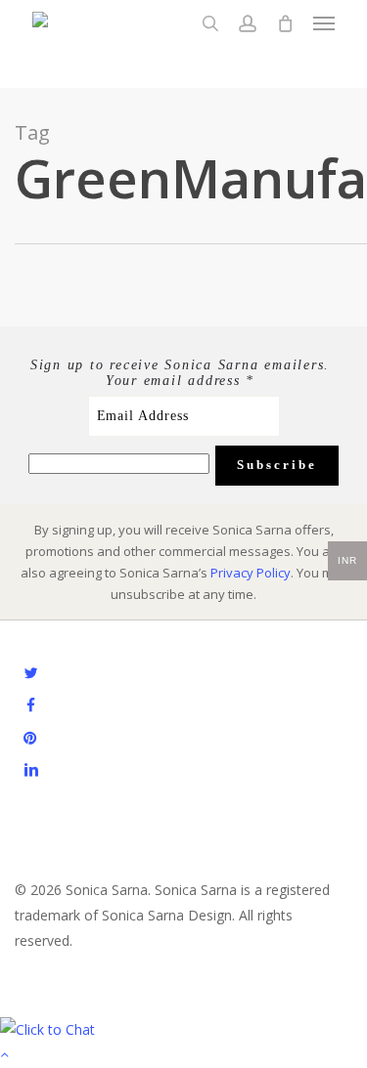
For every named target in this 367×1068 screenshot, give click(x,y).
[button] (324, 23)
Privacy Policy (250, 572)
